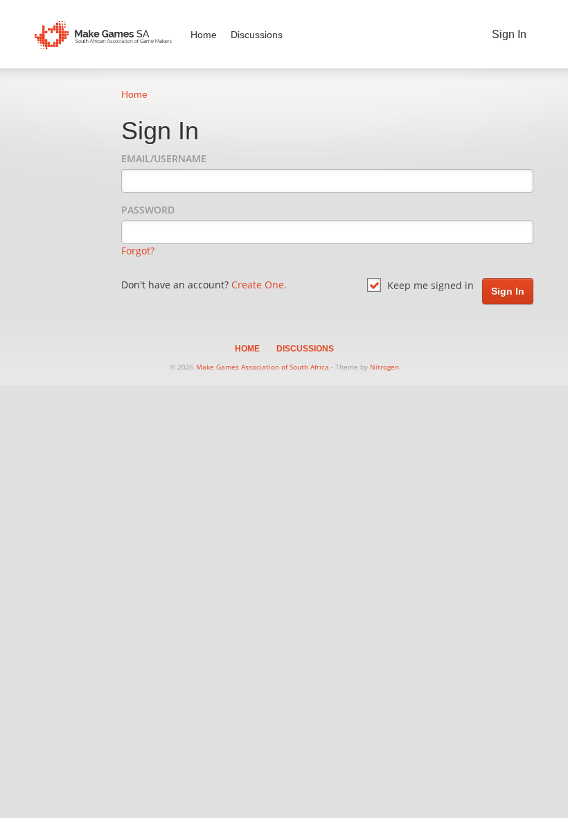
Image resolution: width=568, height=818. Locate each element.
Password (148, 209)
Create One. (259, 284)
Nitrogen (384, 367)
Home (203, 34)
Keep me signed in (429, 285)
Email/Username (163, 158)
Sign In (509, 34)
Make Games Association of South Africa (262, 367)
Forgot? (137, 250)
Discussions (257, 34)
